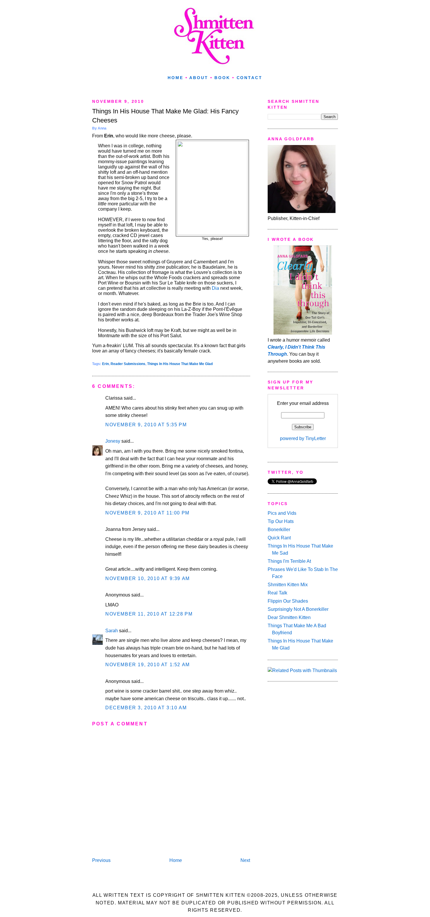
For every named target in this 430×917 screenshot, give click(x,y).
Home (175, 77)
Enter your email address (303, 403)
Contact (249, 77)
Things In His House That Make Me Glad (180, 364)
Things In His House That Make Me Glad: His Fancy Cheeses (165, 116)
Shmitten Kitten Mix (288, 584)
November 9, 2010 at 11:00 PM (147, 512)
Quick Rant (279, 537)
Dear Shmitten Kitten (289, 617)
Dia (215, 288)
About (198, 77)
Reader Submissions (128, 364)
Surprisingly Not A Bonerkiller (298, 609)
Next (245, 860)
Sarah (111, 630)
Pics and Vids (282, 513)
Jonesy (112, 441)
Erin (105, 364)
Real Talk (277, 592)
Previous (101, 860)
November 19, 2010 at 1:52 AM (147, 664)
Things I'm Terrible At (289, 561)
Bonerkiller (279, 529)
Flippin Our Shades (288, 601)
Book (222, 77)
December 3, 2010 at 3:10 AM (146, 707)
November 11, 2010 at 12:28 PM (148, 613)
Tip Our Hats (281, 521)
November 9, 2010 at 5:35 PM (146, 424)
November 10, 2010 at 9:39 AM (147, 578)
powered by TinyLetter (303, 438)
